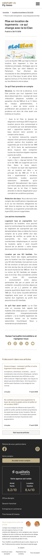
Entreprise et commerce (12, 509)
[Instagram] (15, 343)
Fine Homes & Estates (11, 514)
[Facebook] (9, 343)
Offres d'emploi (8, 498)
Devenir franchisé (9, 503)
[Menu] (38, 3)
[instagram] (37, 449)
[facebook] (4, 449)
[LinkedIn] (27, 343)
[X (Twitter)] (21, 343)
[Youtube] (32, 343)
